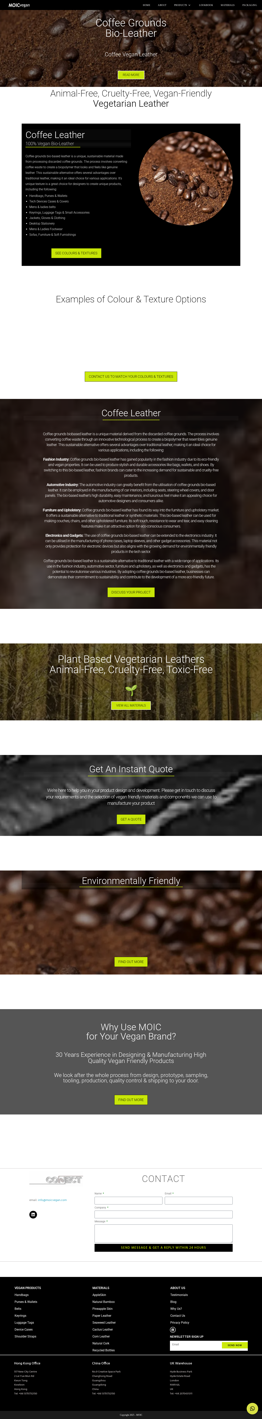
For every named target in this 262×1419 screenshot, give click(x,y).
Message (100, 1221)
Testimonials (179, 1295)
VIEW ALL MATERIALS (131, 705)
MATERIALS (100, 1288)
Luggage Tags (24, 1322)
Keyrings (20, 1315)
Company (101, 1207)
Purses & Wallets (26, 1302)
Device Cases (24, 1329)
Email (168, 1193)
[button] (252, 1408)
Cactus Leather (102, 1329)
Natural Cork (100, 1343)
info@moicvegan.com (52, 1200)
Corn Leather (101, 1336)
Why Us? (176, 1309)
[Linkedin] (33, 1214)
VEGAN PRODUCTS (28, 1288)
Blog (173, 1302)
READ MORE (131, 75)
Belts (18, 1309)
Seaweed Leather (104, 1322)
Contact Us (177, 1315)
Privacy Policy (179, 1322)
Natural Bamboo (103, 1302)
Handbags (22, 1295)
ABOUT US (177, 1288)
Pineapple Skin (102, 1309)
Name (98, 1193)
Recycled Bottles (103, 1350)
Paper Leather (101, 1315)
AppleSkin (99, 1295)
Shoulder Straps (25, 1336)
